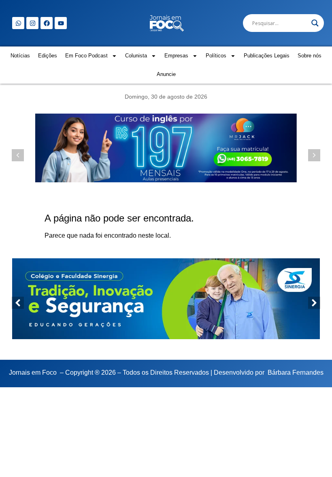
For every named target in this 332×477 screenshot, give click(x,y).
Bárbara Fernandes (295, 372)
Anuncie (166, 74)
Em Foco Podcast (86, 56)
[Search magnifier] (315, 23)
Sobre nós (309, 56)
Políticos (216, 56)
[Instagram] (32, 23)
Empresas (176, 56)
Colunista (136, 56)
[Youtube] (61, 23)
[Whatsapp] (18, 23)
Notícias (20, 56)
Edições (47, 56)
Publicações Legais (266, 56)
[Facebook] (46, 23)
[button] (314, 155)
